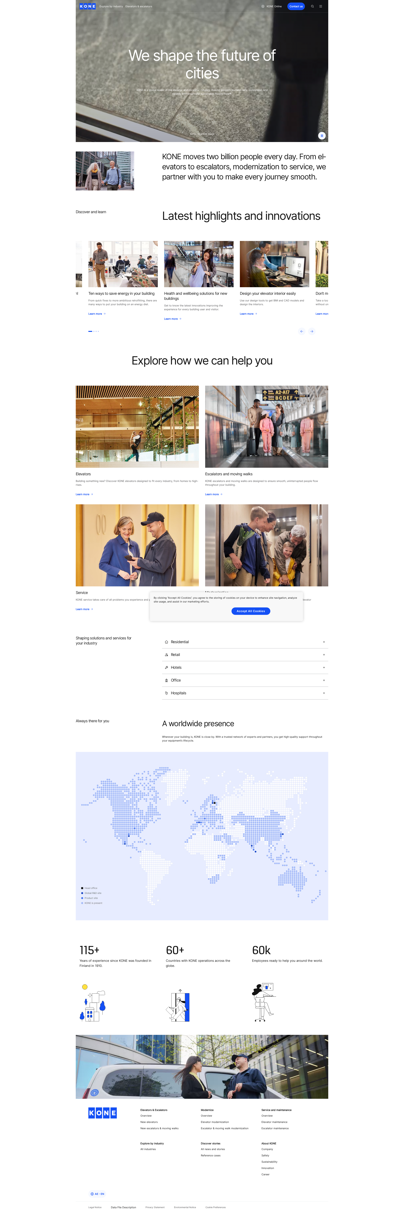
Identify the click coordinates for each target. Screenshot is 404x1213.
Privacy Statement (155, 1207)
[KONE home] (88, 6)
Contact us (296, 6)
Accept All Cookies (251, 611)
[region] (202, 288)
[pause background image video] (322, 135)
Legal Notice (94, 1207)
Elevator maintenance (274, 1122)
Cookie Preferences (215, 1207)
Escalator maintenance (275, 1128)
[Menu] (320, 6)
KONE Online (274, 6)
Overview (206, 1115)
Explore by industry (111, 6)
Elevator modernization (215, 1122)
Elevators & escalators (138, 6)
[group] (123, 282)
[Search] (312, 6)
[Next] (312, 331)
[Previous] (302, 331)
